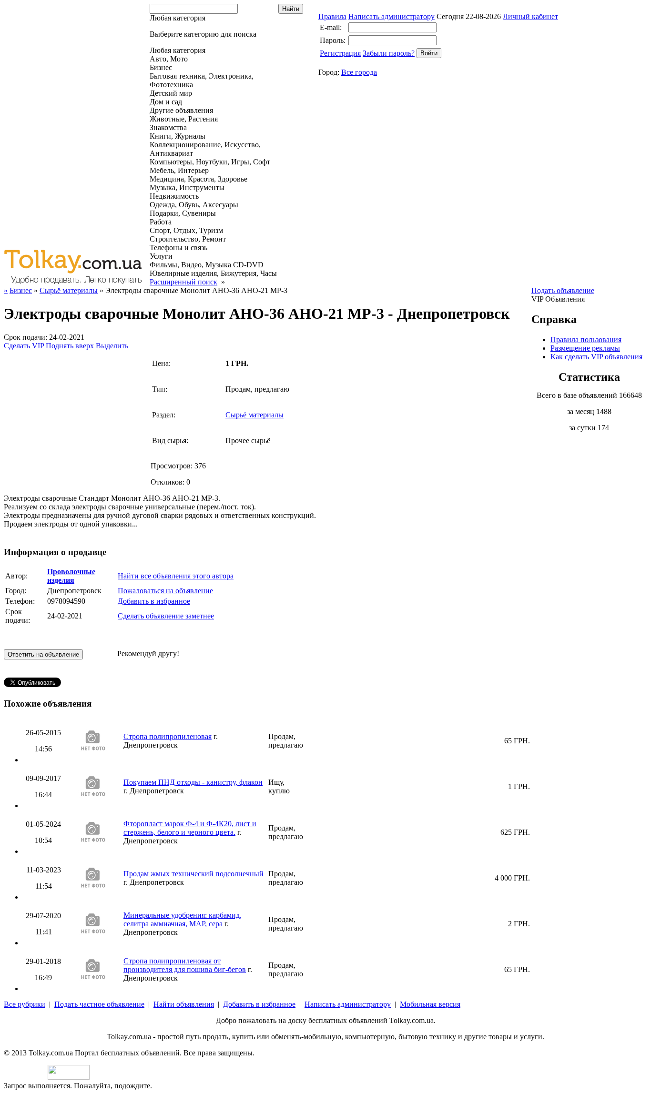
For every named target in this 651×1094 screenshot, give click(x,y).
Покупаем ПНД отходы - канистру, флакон (193, 782)
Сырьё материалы (69, 290)
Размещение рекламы (585, 348)
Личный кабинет (530, 16)
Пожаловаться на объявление (165, 591)
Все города (359, 72)
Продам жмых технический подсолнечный (193, 874)
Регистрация (340, 53)
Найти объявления (183, 1004)
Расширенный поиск (183, 282)
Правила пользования (585, 339)
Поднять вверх (70, 346)
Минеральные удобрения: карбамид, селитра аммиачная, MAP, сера (182, 919)
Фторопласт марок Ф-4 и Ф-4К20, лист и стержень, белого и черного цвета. (189, 828)
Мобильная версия (430, 1004)
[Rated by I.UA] (69, 1077)
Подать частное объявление (99, 1004)
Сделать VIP (24, 346)
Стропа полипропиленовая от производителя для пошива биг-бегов (184, 965)
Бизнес (21, 290)
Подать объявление (562, 290)
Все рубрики (24, 1004)
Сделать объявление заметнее (166, 616)
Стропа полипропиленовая (167, 736)
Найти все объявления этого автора (176, 576)
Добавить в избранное (154, 601)
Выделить (112, 346)
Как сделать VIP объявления (596, 357)
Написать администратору (391, 16)
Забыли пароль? (389, 53)
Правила (332, 16)
